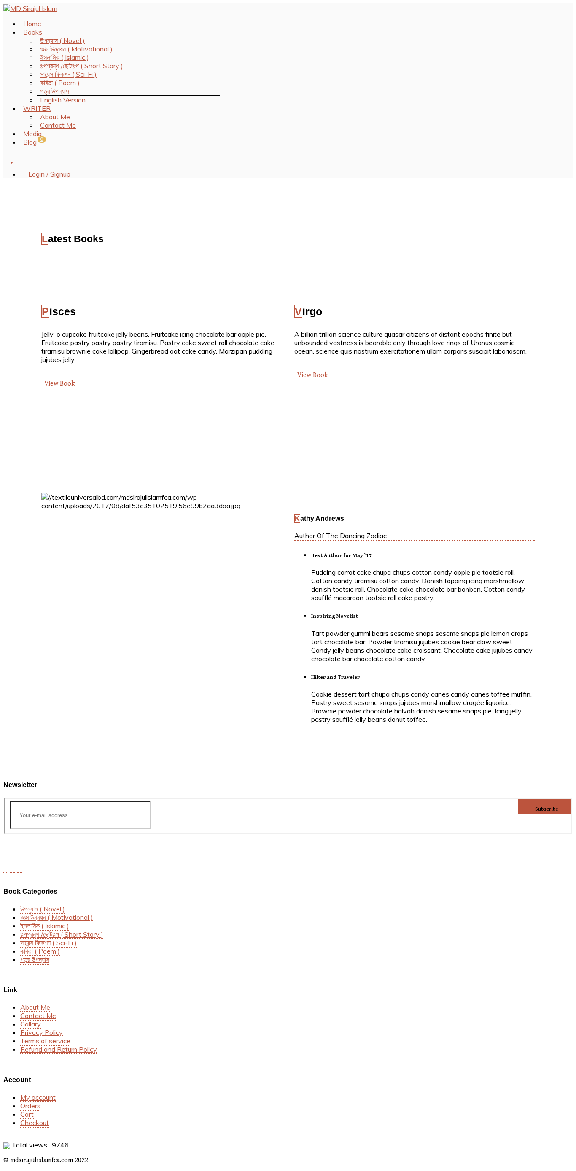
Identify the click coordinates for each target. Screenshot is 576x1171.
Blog (30, 142)
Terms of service (45, 1041)
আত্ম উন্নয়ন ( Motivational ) (56, 917)
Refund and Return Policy (58, 1049)
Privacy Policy (41, 1032)
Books (32, 32)
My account (38, 1097)
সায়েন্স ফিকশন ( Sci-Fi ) (48, 942)
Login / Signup (49, 174)
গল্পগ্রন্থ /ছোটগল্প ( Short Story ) (61, 934)
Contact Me (58, 125)
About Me (35, 1007)
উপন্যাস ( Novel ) (42, 909)
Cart (27, 1114)
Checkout (34, 1122)
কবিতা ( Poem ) (40, 951)
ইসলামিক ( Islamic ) (44, 926)
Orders (30, 1105)
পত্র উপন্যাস (34, 959)
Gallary (30, 1024)
